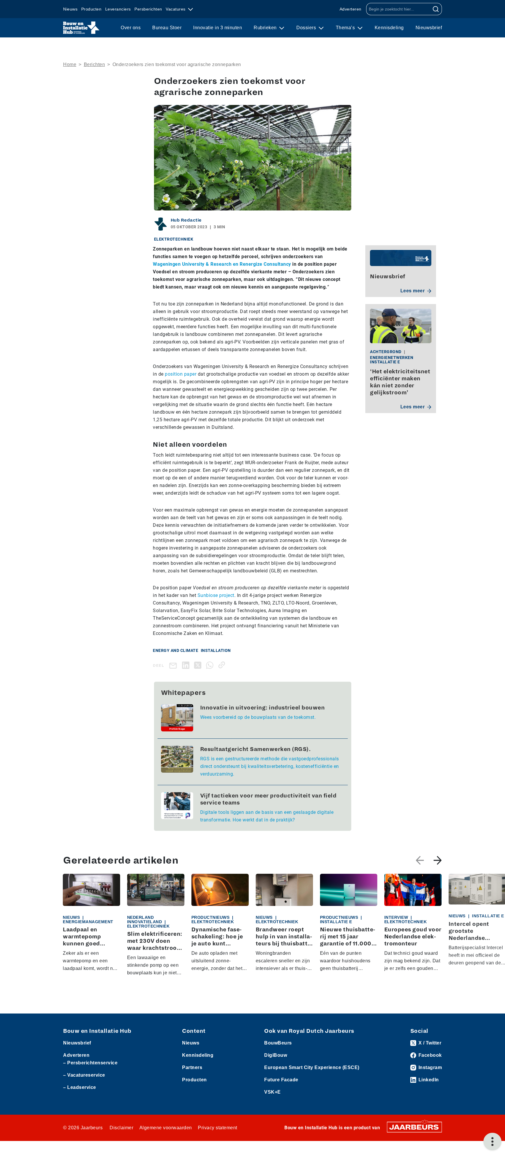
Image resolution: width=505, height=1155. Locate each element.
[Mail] (174, 665)
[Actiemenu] (492, 1141)
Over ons (131, 27)
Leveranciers (118, 9)
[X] (199, 664)
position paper (180, 374)
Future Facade (281, 1079)
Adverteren (351, 9)
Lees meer (412, 290)
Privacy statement (217, 1127)
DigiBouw (275, 1055)
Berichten (94, 64)
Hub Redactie (186, 220)
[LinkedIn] (187, 664)
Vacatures (176, 9)
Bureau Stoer (166, 27)
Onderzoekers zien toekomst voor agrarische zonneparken (177, 64)
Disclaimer (121, 1127)
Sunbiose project (216, 595)
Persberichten (148, 9)
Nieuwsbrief (429, 27)
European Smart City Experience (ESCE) (311, 1067)
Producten (91, 9)
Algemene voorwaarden (165, 1127)
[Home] (81, 27)
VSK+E (272, 1092)
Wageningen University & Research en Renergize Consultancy (222, 264)
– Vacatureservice (84, 1075)
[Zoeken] (436, 9)
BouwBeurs (278, 1042)
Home (69, 64)
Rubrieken (266, 27)
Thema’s (346, 27)
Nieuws (70, 9)
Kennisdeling (389, 27)
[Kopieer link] (223, 665)
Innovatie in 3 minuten (217, 27)
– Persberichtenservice (90, 1062)
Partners (192, 1067)
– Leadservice (79, 1087)
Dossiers (306, 27)
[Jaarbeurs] (414, 1127)
